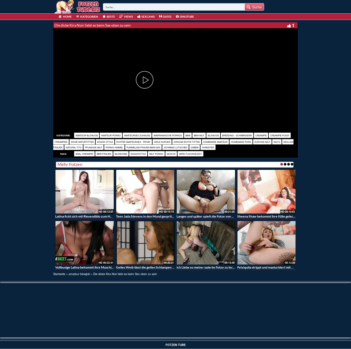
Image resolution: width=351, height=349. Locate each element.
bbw (187, 135)
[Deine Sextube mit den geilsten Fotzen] (77, 6)
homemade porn (241, 141)
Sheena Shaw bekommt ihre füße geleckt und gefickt (275, 216)
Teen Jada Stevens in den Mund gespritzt (145, 216)
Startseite (59, 274)
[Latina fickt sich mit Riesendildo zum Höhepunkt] (84, 192)
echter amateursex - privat (133, 141)
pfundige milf (93, 147)
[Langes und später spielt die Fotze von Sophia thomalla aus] (206, 192)
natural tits (73, 147)
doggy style (105, 141)
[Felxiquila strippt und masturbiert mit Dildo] (266, 243)
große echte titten (187, 141)
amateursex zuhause (137, 135)
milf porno (156, 153)
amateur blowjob (87, 135)
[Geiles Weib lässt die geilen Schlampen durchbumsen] (145, 243)
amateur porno (111, 135)
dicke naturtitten (82, 141)
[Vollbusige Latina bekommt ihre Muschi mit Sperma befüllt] (84, 243)
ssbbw (194, 147)
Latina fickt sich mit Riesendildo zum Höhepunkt (89, 216)
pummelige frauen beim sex (143, 147)
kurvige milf (262, 141)
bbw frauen (104, 153)
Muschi (171, 153)
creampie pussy (279, 135)
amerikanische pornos (168, 135)
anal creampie (84, 153)
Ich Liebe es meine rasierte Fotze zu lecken (207, 267)
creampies (61, 141)
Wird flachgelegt (190, 153)
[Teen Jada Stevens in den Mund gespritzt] (145, 192)
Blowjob (213, 135)
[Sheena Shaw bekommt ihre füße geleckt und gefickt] (266, 192)
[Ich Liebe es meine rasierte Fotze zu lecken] (206, 243)
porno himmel (114, 147)
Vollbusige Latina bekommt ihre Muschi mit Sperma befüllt (97, 267)
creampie (261, 135)
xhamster (208, 147)
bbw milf (199, 135)
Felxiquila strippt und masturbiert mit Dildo (268, 267)
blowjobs (121, 153)
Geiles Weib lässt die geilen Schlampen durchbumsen (154, 267)
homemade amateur (215, 141)
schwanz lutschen (175, 147)
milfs (277, 141)
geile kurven (162, 141)
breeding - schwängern (237, 135)
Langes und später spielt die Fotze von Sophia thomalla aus (218, 216)
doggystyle (138, 153)
